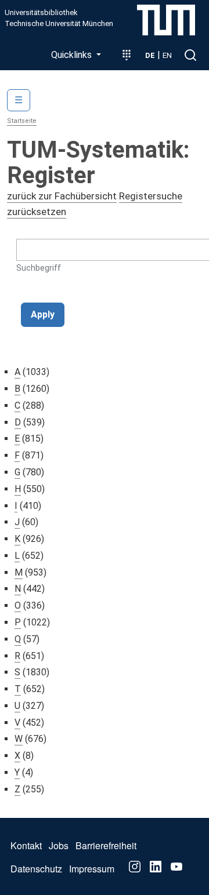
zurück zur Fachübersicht (62, 196)
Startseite (22, 121)
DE (150, 55)
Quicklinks (72, 54)
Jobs (59, 845)
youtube (176, 867)
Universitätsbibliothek (41, 13)
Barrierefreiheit (105, 845)
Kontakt (26, 845)
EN (167, 55)
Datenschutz (36, 868)
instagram (135, 867)
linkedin (156, 867)
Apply (43, 314)
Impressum (91, 868)
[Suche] (190, 55)
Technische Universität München (59, 24)
